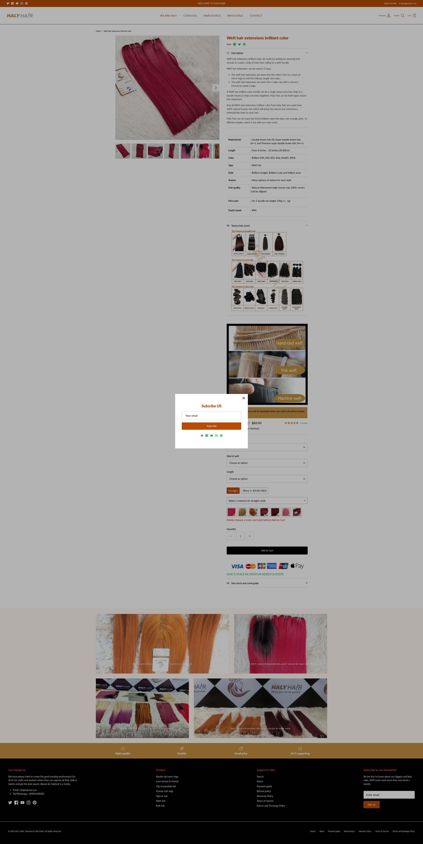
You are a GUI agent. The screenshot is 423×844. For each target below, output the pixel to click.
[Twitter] (202, 435)
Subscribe (211, 426)
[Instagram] (216, 435)
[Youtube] (211, 435)
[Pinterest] (221, 435)
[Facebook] (207, 435)
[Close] (243, 398)
